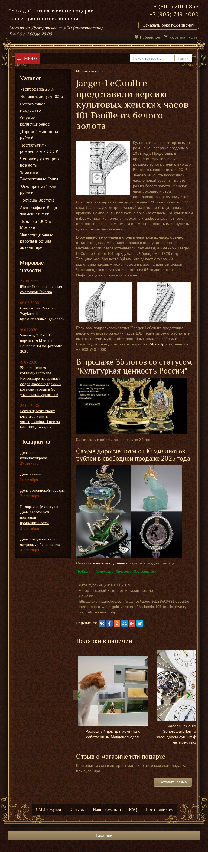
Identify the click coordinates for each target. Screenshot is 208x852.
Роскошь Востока (37, 200)
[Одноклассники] (117, 623)
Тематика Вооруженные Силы (39, 175)
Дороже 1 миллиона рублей (39, 134)
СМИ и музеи (48, 809)
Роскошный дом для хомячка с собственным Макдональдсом (113, 734)
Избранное (150, 37)
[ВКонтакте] (102, 623)
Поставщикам (159, 809)
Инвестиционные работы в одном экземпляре (36, 241)
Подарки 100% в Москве (35, 224)
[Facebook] (109, 623)
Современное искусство (33, 107)
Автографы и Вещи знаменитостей (38, 210)
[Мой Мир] (124, 623)
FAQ (133, 809)
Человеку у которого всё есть (40, 162)
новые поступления (110, 563)
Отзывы (77, 809)
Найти (183, 58)
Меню (30, 58)
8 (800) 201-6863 (176, 6)
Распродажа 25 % (37, 89)
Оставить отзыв (173, 782)
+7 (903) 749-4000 (174, 14)
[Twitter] (139, 623)
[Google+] (132, 623)
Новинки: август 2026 (41, 96)
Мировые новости (32, 266)
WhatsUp (156, 344)
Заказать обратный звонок (168, 25)
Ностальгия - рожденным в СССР (39, 148)
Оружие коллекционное (35, 121)
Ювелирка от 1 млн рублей (38, 189)
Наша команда (107, 809)
